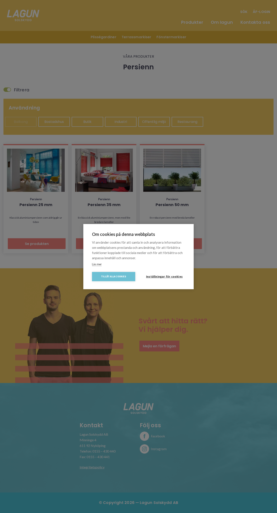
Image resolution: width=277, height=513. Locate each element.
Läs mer (97, 264)
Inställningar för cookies (164, 276)
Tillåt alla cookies (113, 276)
